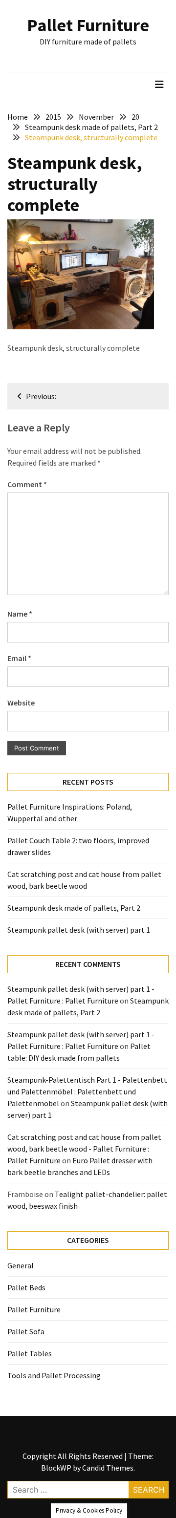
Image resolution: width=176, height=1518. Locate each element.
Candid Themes (107, 1468)
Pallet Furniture (88, 25)
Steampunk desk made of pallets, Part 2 (73, 908)
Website (21, 702)
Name (19, 614)
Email (19, 658)
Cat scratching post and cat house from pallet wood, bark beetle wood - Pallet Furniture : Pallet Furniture (84, 1148)
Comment (27, 484)
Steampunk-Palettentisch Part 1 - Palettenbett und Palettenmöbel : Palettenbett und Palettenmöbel (87, 1091)
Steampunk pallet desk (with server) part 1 (78, 930)
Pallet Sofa (25, 1331)
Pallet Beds (26, 1287)
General (20, 1265)
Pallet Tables (29, 1353)
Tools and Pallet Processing (54, 1375)
